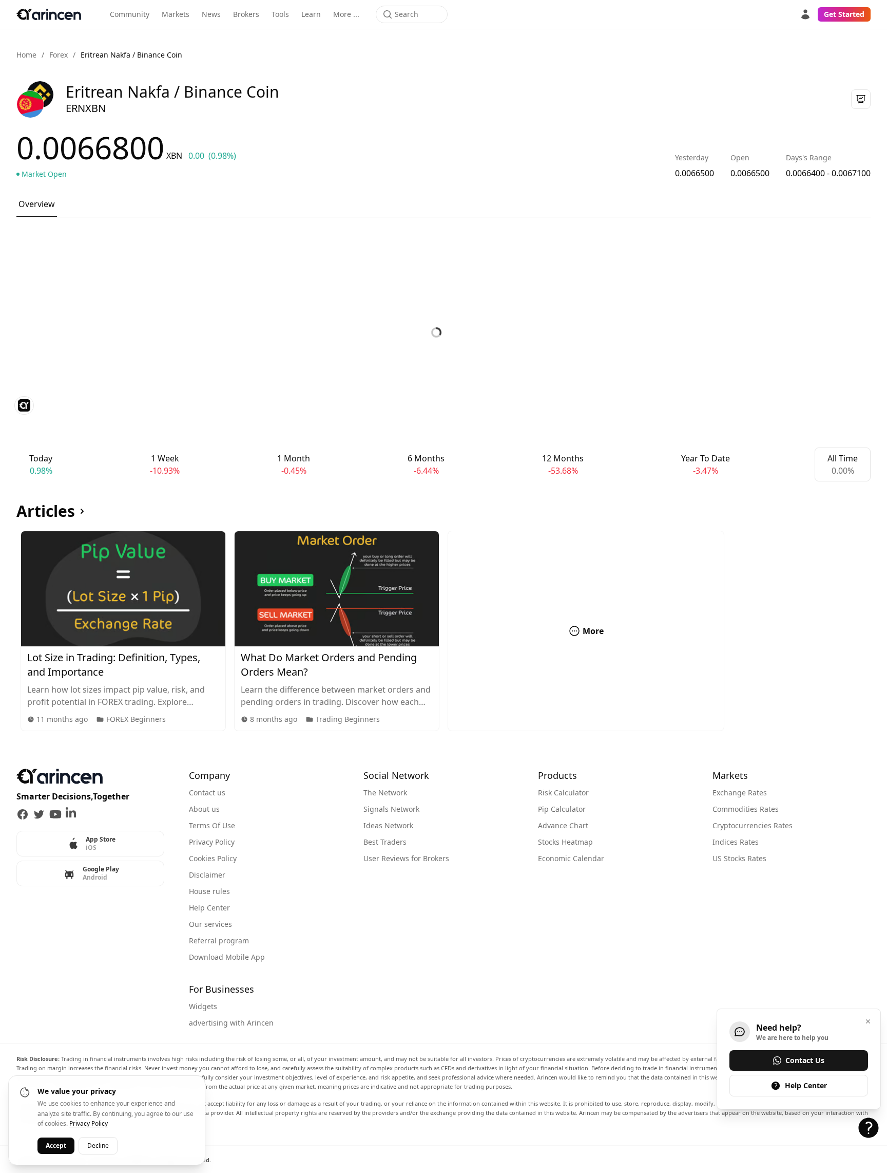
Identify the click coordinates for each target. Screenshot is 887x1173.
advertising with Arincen (231, 1023)
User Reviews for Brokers (406, 858)
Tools (280, 14)
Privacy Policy (212, 842)
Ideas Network (388, 825)
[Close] (868, 1021)
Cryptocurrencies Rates (752, 825)
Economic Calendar (571, 858)
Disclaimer (207, 875)
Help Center (209, 908)
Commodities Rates (745, 809)
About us (204, 809)
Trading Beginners (348, 719)
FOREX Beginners (136, 719)
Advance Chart (563, 825)
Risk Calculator (563, 792)
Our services (210, 924)
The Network (385, 792)
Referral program (219, 940)
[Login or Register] (805, 14)
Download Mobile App (227, 957)
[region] (443, 631)
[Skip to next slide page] (877, 631)
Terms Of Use (212, 825)
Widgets (203, 1006)
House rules (209, 891)
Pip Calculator (562, 809)
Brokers (246, 14)
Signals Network (391, 809)
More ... (346, 14)
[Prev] (10, 631)
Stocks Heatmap (565, 842)
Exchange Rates (739, 792)
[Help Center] (868, 1127)
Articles (45, 511)
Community (129, 14)
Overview (36, 204)
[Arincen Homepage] (48, 14)
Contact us (207, 792)
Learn (311, 14)
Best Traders (385, 842)
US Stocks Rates (739, 858)
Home (26, 55)
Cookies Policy (213, 858)
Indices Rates (735, 842)
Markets (175, 14)
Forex (58, 55)
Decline (98, 1145)
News (211, 14)
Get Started (844, 14)
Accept (56, 1145)
